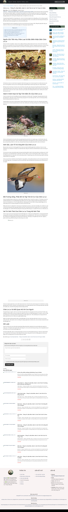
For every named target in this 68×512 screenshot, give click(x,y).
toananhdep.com (56, 499)
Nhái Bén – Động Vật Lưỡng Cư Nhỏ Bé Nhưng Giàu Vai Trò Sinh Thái (59, 64)
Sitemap (21, 483)
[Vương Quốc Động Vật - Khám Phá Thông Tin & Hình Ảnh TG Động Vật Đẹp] (5, 2)
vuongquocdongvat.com (46, 495)
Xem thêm (19, 377)
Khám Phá (19, 1)
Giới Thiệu (22, 474)
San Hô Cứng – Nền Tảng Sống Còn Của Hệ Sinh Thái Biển (59, 76)
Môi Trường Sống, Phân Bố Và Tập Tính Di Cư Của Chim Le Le (14, 33)
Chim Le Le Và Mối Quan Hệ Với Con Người (11, 35)
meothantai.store (32, 495)
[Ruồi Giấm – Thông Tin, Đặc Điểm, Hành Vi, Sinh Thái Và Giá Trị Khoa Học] (9, 418)
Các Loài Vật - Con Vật (40, 474)
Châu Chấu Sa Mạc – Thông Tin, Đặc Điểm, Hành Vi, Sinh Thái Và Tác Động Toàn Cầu (32, 394)
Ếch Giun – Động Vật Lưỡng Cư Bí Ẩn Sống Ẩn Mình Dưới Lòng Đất (59, 46)
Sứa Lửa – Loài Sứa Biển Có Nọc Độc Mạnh (58, 83)
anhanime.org (42, 499)
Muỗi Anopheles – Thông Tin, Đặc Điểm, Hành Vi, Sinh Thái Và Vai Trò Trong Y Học (32, 436)
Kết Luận (5, 36)
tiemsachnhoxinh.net (14, 504)
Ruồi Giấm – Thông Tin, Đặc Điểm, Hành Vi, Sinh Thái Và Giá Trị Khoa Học (32, 415)
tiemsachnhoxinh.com (23, 504)
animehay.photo (34, 500)
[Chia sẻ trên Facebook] (22, 339)
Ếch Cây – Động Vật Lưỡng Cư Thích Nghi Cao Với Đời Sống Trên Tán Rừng (59, 55)
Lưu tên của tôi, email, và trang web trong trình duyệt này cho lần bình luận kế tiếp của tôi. (22, 361)
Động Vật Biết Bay (10, 5)
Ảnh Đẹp (23, 1)
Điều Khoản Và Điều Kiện (25, 476)
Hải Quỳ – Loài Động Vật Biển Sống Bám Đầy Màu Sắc (58, 80)
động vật (22, 13)
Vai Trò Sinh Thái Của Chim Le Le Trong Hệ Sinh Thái (12, 34)
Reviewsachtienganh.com (53, 504)
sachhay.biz (29, 504)
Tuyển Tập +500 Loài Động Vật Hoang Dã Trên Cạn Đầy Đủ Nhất (58, 37)
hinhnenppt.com (63, 499)
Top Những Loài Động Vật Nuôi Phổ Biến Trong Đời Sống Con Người (58, 41)
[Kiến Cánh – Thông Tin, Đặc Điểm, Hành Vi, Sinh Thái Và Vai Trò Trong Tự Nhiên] (9, 460)
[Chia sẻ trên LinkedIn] (30, 339)
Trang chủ (10, 1)
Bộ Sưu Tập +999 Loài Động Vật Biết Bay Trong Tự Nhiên (30, 372)
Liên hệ (27, 1)
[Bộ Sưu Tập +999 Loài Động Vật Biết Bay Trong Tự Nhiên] (9, 376)
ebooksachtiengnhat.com (29, 506)
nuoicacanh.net (39, 495)
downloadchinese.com (62, 504)
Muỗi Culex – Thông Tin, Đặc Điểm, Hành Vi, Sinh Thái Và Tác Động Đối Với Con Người (33, 425)
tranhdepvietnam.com (35, 499)
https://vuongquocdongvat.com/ (57, 475)
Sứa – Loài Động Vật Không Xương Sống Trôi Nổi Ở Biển (58, 87)
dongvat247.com (19, 495)
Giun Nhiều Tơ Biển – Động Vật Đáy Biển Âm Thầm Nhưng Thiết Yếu (59, 72)
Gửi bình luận (9, 364)
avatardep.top (27, 499)
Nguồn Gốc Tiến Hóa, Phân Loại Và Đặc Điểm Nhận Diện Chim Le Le (15, 29)
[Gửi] (64, 2)
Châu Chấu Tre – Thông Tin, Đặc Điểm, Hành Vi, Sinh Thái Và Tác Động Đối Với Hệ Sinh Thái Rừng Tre (32, 383)
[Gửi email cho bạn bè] (26, 339)
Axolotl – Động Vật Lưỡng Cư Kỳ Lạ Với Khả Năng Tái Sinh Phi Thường (58, 50)
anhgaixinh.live (15, 499)
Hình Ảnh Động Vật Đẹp (40, 476)
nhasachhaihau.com (36, 504)
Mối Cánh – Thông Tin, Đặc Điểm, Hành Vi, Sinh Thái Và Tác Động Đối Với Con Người (32, 446)
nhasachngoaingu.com (5, 504)
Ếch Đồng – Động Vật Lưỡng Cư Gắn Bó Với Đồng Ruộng (58, 68)
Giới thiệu (14, 1)
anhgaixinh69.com (49, 499)
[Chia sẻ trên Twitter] (24, 339)
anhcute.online (22, 499)
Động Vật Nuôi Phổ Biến (54, 21)
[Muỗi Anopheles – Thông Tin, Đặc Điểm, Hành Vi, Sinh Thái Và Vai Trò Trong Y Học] (9, 439)
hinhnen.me (9, 499)
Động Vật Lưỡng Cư (53, 19)
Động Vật (5, 477)
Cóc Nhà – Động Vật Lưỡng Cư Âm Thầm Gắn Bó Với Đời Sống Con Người (59, 59)
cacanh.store (25, 495)
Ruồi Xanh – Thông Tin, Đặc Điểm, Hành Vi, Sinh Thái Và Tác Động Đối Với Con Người (32, 404)
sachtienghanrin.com (39, 506)
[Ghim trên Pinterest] (28, 339)
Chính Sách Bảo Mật (24, 478)
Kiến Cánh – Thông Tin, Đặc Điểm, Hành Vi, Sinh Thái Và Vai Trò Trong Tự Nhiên (32, 457)
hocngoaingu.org (44, 504)
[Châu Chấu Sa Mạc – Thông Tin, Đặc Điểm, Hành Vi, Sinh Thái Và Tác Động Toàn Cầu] (9, 397)
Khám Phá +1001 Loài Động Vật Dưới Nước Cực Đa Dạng (59, 30)
